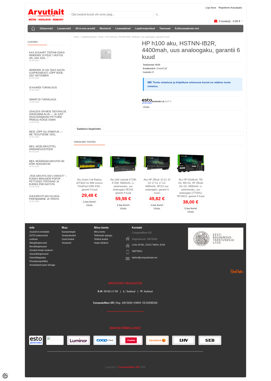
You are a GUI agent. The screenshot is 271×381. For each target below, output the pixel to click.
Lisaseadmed (123, 28)
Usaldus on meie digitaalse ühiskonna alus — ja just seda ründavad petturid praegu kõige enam (47, 116)
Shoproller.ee (236, 271)
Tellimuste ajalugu (103, 235)
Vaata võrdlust (101, 243)
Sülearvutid (46, 28)
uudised (33, 239)
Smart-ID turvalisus (42, 100)
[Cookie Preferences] (5, 376)
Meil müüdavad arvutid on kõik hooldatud (46, 163)
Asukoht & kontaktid (39, 232)
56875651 (137, 251)
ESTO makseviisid (38, 235)
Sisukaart (66, 243)
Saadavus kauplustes (89, 128)
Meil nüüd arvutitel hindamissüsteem (42, 149)
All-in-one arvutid (85, 28)
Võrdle (146, 107)
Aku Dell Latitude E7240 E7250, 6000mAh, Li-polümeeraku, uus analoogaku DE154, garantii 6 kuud (123, 186)
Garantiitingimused (38, 254)
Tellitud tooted (101, 239)
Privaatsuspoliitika (38, 261)
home (76, 37)
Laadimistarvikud (145, 28)
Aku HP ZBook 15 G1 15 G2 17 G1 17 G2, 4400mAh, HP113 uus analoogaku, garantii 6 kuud (157, 186)
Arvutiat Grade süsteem (41, 250)
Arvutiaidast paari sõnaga (42, 265)
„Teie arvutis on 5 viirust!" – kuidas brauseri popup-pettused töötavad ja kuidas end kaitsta (48, 181)
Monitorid (105, 28)
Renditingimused (38, 246)
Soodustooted (69, 235)
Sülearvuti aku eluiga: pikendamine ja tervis (44, 198)
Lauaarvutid (64, 28)
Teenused (164, 28)
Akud (101, 37)
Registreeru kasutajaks (230, 7)
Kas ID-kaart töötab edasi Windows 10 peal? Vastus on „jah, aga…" (47, 56)
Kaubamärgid (68, 232)
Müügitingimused (38, 243)
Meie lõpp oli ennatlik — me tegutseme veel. (45, 134)
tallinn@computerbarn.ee (144, 257)
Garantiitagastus (37, 257)
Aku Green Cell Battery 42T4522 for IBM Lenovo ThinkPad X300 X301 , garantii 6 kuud (89, 184)
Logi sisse (211, 7)
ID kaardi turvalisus (43, 88)
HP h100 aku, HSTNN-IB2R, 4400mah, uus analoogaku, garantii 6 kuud (137, 37)
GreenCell (162, 68)
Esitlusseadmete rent (187, 28)
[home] (33, 28)
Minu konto (99, 232)
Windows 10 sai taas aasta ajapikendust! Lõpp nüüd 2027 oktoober (47, 74)
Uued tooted (68, 239)
